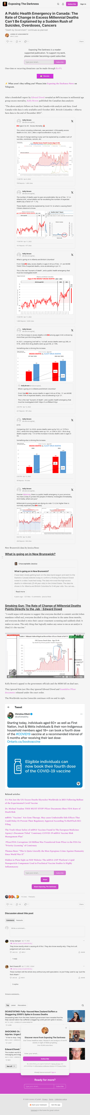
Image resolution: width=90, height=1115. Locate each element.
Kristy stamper (15, 941)
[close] (66, 1028)
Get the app (55, 1105)
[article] (45, 1018)
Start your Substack (39, 1105)
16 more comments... (12, 994)
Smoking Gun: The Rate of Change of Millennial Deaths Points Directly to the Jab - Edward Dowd (43, 607)
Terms (51, 1099)
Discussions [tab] (22, 1005)
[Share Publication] (63, 4)
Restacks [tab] (19, 920)
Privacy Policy (61, 1066)
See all (9, 1066)
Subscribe (72, 4)
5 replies (15, 984)
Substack (34, 1110)
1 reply (14, 959)
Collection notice (61, 1099)
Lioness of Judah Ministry (19, 34)
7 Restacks (31, 897)
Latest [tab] (13, 1005)
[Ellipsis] (84, 940)
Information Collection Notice (44, 1066)
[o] (76, 1036)
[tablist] (14, 920)
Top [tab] (7, 1005)
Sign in (83, 4)
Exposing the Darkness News (60, 83)
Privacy (45, 1099)
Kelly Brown (32, 100)
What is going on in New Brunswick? (30, 554)
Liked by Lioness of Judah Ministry (22, 943)
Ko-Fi (58, 68)
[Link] (2, 554)
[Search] (58, 4)
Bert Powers (14, 966)
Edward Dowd (37, 97)
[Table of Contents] (2, 557)
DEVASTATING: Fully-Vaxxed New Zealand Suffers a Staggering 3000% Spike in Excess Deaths (31, 1013)
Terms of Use (55, 1064)
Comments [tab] (10, 920)
